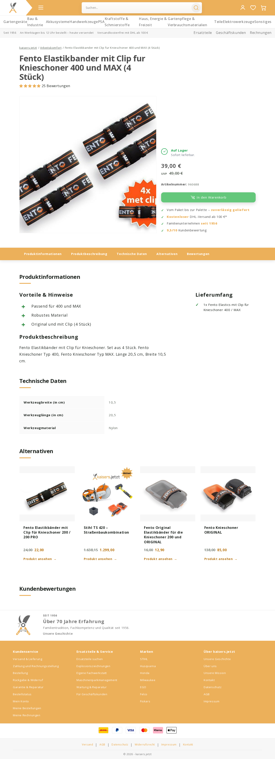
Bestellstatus (22, 694)
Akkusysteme (57, 21)
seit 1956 (209, 223)
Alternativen (166, 254)
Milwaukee (147, 680)
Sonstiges (263, 21)
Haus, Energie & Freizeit (153, 21)
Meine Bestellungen (27, 708)
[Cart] (263, 7)
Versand (87, 744)
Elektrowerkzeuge (238, 21)
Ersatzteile (203, 32)
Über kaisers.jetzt (219, 651)
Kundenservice (25, 651)
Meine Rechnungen (26, 715)
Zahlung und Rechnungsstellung (36, 666)
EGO (143, 687)
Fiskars (145, 701)
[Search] (196, 7)
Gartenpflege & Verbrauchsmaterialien (187, 21)
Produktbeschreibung (89, 254)
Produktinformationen (43, 254)
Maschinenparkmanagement (96, 680)
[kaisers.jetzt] (13, 7)
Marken (146, 651)
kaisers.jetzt (28, 48)
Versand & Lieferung (27, 659)
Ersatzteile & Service (94, 651)
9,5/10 (172, 230)
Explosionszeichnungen (93, 666)
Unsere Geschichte (58, 634)
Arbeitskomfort (50, 48)
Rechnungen (261, 32)
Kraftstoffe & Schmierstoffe (117, 21)
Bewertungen (198, 254)
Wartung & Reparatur (91, 687)
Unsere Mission (215, 673)
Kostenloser (178, 217)
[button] (30, 85)
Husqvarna (148, 666)
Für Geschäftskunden (91, 694)
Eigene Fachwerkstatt (91, 673)
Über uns (210, 666)
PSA (101, 21)
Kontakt (209, 680)
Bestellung (20, 673)
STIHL (144, 659)
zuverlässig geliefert (230, 210)
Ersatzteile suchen (89, 659)
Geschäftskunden (231, 32)
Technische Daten (132, 254)
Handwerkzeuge (83, 21)
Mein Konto (21, 701)
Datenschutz (213, 687)
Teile (218, 21)
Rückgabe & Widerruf (28, 680)
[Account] (243, 7)
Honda (145, 673)
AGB (207, 694)
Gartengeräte (15, 21)
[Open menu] (41, 7)
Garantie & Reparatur (28, 687)
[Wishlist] (253, 7)
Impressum (211, 701)
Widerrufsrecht (145, 744)
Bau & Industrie (35, 21)
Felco (143, 694)
